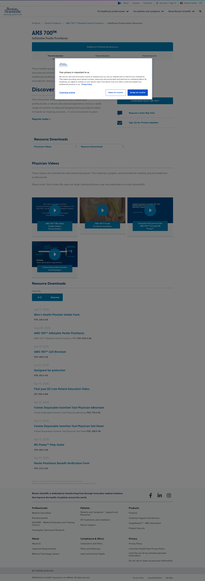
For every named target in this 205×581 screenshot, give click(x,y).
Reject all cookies (115, 92)
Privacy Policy (86, 84)
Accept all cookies (137, 92)
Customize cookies (67, 92)
